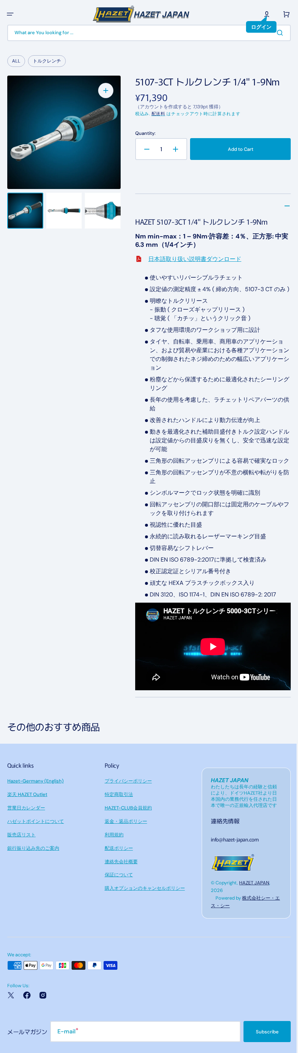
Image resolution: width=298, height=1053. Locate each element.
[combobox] (146, 33)
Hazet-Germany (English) (35, 796)
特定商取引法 (117, 810)
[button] (10, 14)
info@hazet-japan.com (231, 855)
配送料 (156, 114)
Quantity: (143, 133)
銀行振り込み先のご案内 (33, 864)
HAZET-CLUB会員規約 (126, 823)
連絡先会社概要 (119, 877)
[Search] (275, 33)
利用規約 (112, 850)
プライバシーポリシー (126, 796)
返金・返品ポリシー (124, 837)
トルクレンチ (47, 61)
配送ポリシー (117, 864)
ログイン (256, 27)
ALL (16, 61)
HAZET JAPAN (250, 898)
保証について (117, 890)
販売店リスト (21, 850)
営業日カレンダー (26, 823)
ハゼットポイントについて (35, 837)
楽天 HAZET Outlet (27, 810)
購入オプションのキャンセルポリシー (143, 904)
